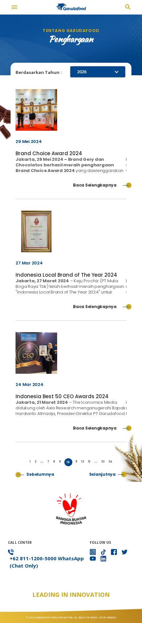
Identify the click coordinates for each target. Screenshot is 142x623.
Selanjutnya (102, 474)
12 (82, 462)
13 (89, 462)
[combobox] (97, 72)
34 (111, 462)
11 (77, 462)
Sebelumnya (40, 474)
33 (103, 462)
